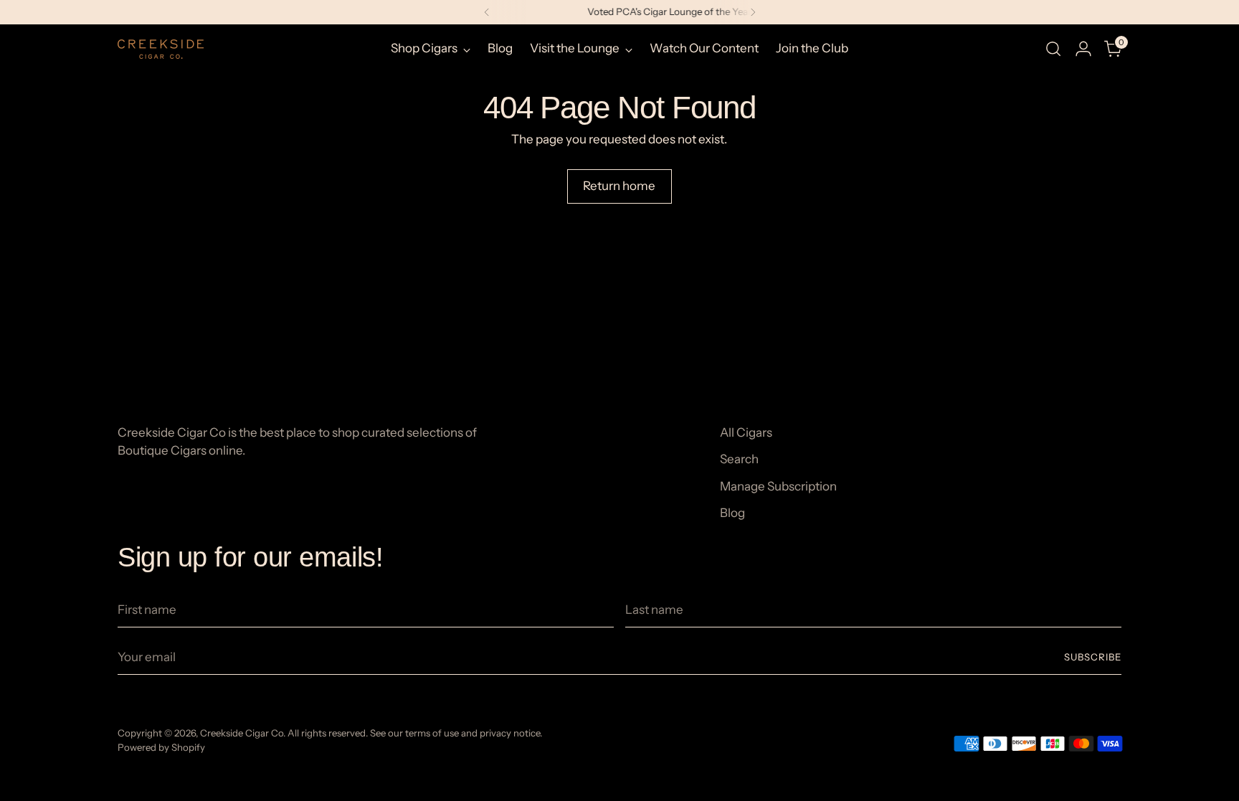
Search (739, 459)
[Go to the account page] (1083, 48)
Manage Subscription (778, 486)
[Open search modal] (1053, 48)
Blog (732, 513)
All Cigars (746, 432)
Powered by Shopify (161, 747)
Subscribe (1092, 657)
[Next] (753, 12)
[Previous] (487, 12)
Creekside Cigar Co (241, 733)
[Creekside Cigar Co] (161, 49)
